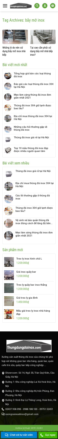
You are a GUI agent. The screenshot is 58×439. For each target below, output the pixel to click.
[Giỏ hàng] (52, 5)
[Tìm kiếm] (36, 5)
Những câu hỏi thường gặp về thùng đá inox (30, 128)
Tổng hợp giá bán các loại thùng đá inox (32, 75)
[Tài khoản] (44, 5)
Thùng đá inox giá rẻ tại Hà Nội (31, 137)
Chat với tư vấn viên (21, 434)
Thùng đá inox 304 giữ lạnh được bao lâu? (32, 107)
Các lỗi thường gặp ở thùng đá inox (32, 197)
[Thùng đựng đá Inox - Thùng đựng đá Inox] (21, 5)
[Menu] (5, 6)
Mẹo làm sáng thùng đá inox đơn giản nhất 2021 (32, 96)
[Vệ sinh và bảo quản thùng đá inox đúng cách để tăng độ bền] (8, 223)
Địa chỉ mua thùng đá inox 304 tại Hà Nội (33, 118)
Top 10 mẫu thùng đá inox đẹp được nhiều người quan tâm (31, 150)
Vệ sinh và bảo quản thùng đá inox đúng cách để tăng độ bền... (34, 222)
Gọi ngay (50, 434)
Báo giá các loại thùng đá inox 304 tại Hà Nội (33, 85)
